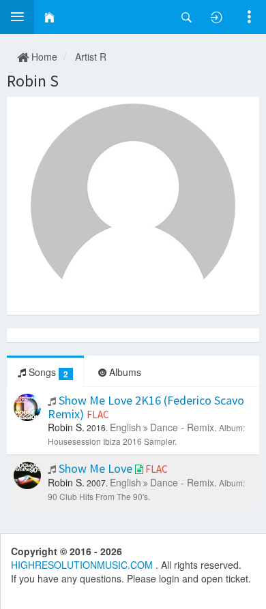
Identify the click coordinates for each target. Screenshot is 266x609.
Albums (123, 372)
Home (43, 56)
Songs (47, 372)
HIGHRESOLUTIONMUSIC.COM (83, 565)
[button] (17, 17)
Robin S (33, 80)
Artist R (90, 56)
